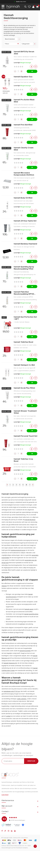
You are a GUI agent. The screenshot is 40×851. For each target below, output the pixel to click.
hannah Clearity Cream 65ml (23, 149)
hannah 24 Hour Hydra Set (25, 221)
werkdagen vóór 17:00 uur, (12, 691)
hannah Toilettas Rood (23, 342)
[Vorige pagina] (7, 484)
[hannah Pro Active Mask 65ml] (7, 108)
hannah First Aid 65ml (23, 125)
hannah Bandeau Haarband (25, 244)
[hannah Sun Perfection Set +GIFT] (7, 325)
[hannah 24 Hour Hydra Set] (7, 228)
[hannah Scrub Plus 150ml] (7, 395)
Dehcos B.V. (17, 837)
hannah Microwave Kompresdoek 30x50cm (24, 174)
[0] (37, 7)
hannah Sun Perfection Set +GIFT (25, 318)
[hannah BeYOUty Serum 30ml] (7, 60)
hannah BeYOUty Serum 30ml (24, 53)
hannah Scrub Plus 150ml (24, 388)
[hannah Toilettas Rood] (7, 349)
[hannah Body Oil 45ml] (7, 205)
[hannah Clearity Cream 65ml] (7, 156)
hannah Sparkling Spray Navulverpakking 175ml (24, 268)
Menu (3, 8)
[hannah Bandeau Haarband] (7, 251)
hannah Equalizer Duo (23, 77)
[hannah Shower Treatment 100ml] (7, 419)
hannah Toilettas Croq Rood (23, 460)
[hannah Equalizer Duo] (7, 82)
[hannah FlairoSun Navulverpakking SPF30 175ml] (7, 300)
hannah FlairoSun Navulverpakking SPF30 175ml (24, 293)
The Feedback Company (20, 847)
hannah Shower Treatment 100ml (25, 412)
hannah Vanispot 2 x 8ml (24, 365)
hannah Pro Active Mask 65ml (24, 101)
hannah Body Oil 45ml (23, 198)
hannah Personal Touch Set (25, 436)
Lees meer (5, 795)
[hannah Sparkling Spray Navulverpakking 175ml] (7, 275)
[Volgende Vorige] (33, 484)
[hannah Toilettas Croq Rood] (7, 467)
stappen (4, 586)
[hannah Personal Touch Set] (7, 443)
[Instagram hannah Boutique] (8, 830)
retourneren (21, 1)
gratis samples (21, 699)
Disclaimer (25, 837)
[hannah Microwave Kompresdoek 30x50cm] (7, 181)
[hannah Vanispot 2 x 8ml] (7, 372)
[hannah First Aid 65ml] (7, 132)
